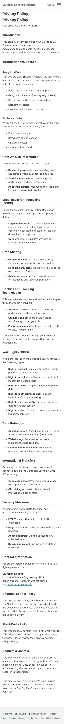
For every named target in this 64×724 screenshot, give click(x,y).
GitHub (8, 714)
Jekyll (43, 718)
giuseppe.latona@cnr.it (19, 584)
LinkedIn (21, 714)
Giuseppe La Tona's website (18, 4)
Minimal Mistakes (54, 718)
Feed (54, 714)
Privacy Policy (15, 14)
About (50, 4)
